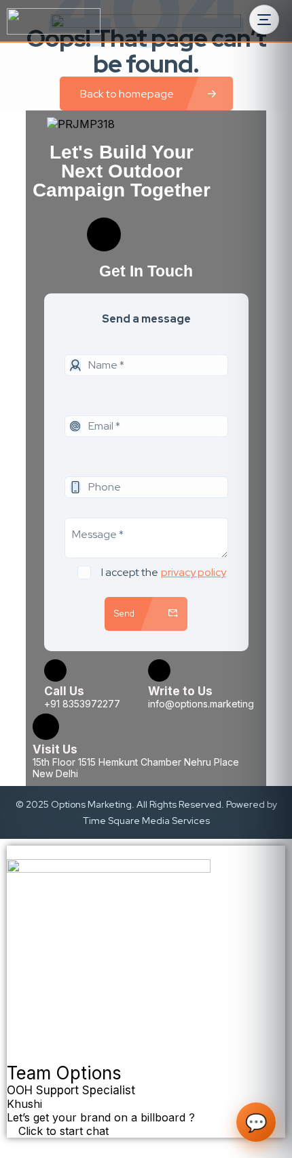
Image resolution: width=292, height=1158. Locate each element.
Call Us (64, 691)
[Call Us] (55, 670)
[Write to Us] (159, 670)
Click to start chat (62, 1131)
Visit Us (55, 749)
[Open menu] (264, 20)
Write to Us (180, 691)
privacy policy (193, 572)
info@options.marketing (201, 703)
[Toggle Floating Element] (14, 1145)
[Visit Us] (46, 727)
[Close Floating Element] (11, 856)
